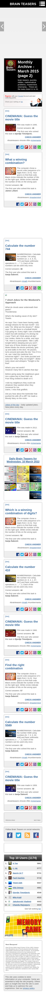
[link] (7, 111)
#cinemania (36, 140)
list (22, 102)
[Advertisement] (23, 33)
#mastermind (35, 197)
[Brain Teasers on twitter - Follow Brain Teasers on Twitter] (18, 835)
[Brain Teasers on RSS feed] (27, 835)
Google (20, 96)
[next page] (31, 817)
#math (24, 281)
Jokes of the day (12, 405)
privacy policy (28, 988)
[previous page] (14, 817)
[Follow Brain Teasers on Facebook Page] (10, 835)
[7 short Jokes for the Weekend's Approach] (23, 295)
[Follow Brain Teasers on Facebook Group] (36, 835)
